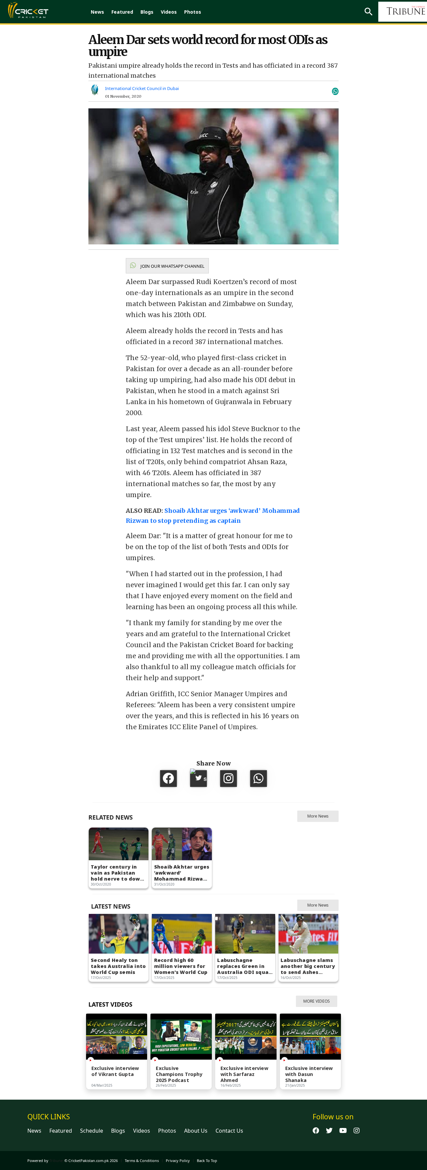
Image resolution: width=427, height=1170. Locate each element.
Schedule (91, 1130)
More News (318, 816)
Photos (192, 12)
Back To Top (207, 1160)
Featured (122, 12)
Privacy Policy (178, 1160)
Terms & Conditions (142, 1160)
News (97, 12)
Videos (169, 12)
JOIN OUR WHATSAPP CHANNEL (171, 266)
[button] (167, 265)
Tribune (56, 1160)
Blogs (146, 12)
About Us (195, 1130)
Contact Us (229, 1130)
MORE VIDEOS (316, 1001)
